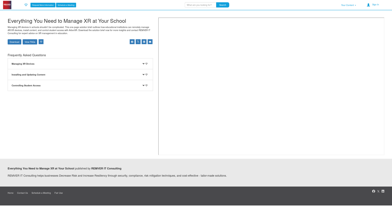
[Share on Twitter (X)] (138, 41)
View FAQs (30, 41)
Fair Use (59, 192)
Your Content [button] (347, 5)
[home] (7, 4)
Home (10, 192)
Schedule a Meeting (66, 5)
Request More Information (43, 5)
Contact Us (22, 192)
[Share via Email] (150, 41)
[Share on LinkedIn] (144, 41)
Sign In (375, 4)
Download (14, 41)
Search (222, 4)
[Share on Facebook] (132, 41)
